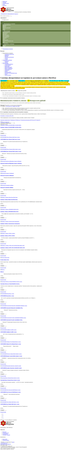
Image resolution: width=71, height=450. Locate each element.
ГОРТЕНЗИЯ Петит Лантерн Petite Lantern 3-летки (10, 151)
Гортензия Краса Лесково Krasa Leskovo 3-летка (10, 380)
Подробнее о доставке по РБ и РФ (6, 115)
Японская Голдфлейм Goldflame (6, 187)
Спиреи (4, 29)
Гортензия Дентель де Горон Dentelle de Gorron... (10, 283)
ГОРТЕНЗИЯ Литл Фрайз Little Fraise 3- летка (9, 404)
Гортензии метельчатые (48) (26, 120)
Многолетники (7, 30)
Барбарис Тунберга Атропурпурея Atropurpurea (10, 223)
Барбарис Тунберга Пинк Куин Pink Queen (9, 199)
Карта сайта (5, 439)
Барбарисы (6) (13, 120)
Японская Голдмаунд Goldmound (7, 175)
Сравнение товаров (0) (4, 122)
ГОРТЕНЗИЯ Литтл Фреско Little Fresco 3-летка (10, 139)
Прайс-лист (5, 1)
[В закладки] (4, 133)
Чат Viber (17, 106)
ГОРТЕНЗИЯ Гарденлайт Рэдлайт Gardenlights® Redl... (11, 319)
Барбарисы (4, 25)
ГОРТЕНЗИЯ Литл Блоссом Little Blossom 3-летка (10, 392)
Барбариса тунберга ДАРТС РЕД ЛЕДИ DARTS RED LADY (12, 247)
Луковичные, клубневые (9, 43)
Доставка (4, 2)
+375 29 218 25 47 (8, 106)
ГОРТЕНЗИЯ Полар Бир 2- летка (7, 295)
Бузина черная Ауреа (4, 259)
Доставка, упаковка (6, 434)
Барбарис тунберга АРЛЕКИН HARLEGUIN (9, 211)
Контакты (4, 5)
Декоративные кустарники (9, 23)
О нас (4, 4)
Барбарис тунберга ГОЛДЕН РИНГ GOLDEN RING (10, 127)
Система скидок (6, 3)
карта (13, 442)
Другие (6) (34, 120)
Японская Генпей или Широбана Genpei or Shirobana (11, 163)
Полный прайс (3, 135)
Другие (4, 28)
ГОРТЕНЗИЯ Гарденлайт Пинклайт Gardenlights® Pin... (11, 307)
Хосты (4, 41)
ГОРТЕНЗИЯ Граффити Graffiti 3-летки (8, 331)
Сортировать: (3, 123)
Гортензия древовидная (6, 24)
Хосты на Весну (5, 42)
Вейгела (2, 271)
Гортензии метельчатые (6, 27)
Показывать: (2, 124)
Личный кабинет (6, 440)
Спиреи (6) (38, 120)
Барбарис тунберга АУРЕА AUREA (7, 235)
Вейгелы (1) (18, 120)
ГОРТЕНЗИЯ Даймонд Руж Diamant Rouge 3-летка (10, 343)
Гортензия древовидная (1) (5, 120)
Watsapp (14, 106)
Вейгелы (4, 26)
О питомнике (5, 433)
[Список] (0, 121)
